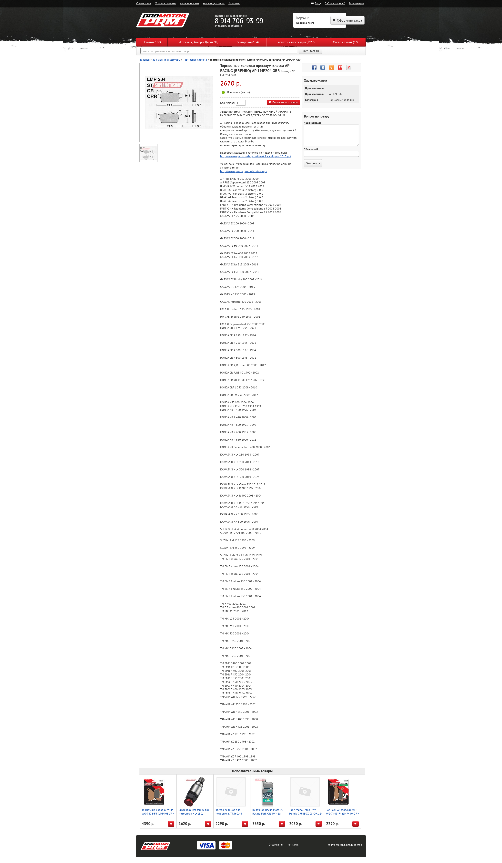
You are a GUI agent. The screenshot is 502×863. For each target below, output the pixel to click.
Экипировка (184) (247, 42)
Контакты (234, 3)
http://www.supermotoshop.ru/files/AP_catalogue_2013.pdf (255, 156)
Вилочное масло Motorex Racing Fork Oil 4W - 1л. (267, 811)
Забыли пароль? (335, 3)
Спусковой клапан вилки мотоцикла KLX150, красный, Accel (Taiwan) (194, 813)
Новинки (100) (152, 42)
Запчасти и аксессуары (166, 59)
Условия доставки (214, 3)
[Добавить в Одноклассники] (331, 67)
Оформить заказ (349, 20)
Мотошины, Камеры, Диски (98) (198, 42)
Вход (318, 3)
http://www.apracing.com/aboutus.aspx (243, 171)
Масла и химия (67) (345, 42)
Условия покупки (165, 3)
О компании (143, 3)
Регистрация (356, 3)
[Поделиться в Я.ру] (348, 67)
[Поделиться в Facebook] (314, 67)
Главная (145, 59)
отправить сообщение (228, 25)
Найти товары (310, 51)
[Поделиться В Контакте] (322, 67)
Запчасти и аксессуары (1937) (296, 42)
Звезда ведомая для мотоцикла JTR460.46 (229, 811)
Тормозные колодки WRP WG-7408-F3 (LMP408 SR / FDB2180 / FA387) (158, 813)
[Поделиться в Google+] (340, 67)
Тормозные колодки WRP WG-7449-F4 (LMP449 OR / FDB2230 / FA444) (342, 813)
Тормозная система (195, 59)
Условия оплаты (189, 3)
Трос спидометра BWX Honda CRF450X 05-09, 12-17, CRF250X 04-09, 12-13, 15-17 (305, 815)
